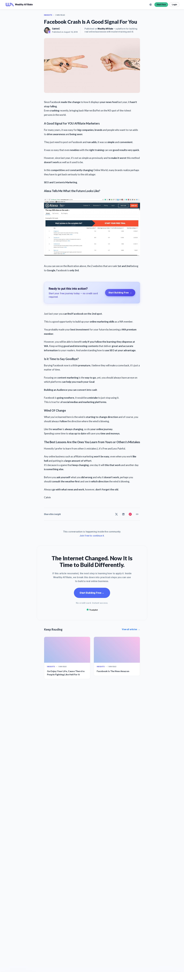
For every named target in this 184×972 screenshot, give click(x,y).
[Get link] (137, 514)
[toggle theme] (150, 4)
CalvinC (56, 28)
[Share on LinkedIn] (123, 514)
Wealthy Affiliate (105, 29)
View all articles (131, 629)
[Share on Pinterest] (130, 514)
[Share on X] (116, 514)
